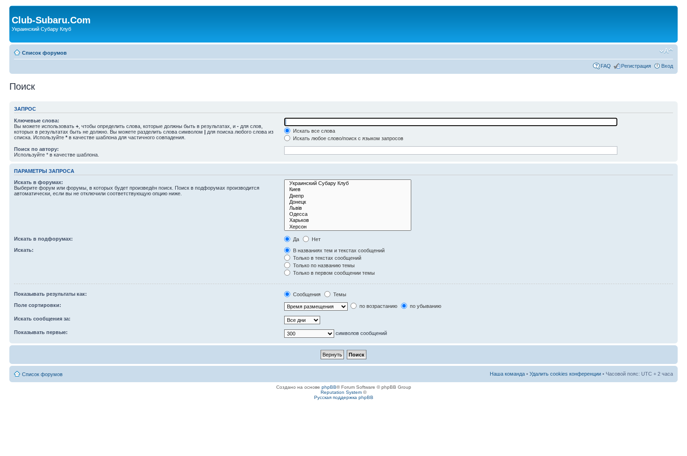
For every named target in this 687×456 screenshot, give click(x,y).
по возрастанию (377, 306)
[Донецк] (347, 202)
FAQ (606, 66)
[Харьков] (347, 220)
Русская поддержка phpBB (343, 397)
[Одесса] (347, 214)
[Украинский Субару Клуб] (347, 183)
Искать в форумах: (38, 182)
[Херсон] (347, 227)
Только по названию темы (323, 265)
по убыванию (424, 306)
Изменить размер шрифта (666, 51)
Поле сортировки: (37, 305)
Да (295, 239)
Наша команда (507, 374)
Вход (667, 66)
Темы (339, 294)
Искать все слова (313, 131)
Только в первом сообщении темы (333, 273)
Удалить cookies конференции (565, 374)
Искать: (24, 250)
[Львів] (347, 208)
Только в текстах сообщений (326, 258)
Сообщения (306, 294)
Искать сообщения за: (42, 318)
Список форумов (44, 53)
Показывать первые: (41, 332)
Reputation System (341, 392)
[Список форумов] (17, 10)
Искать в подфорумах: (43, 239)
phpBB (329, 387)
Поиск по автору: (36, 149)
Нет (315, 239)
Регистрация (636, 66)
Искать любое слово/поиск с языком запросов (347, 138)
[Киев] (347, 189)
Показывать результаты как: (50, 294)
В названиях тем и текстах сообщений (338, 250)
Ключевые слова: (36, 120)
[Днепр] (347, 196)
